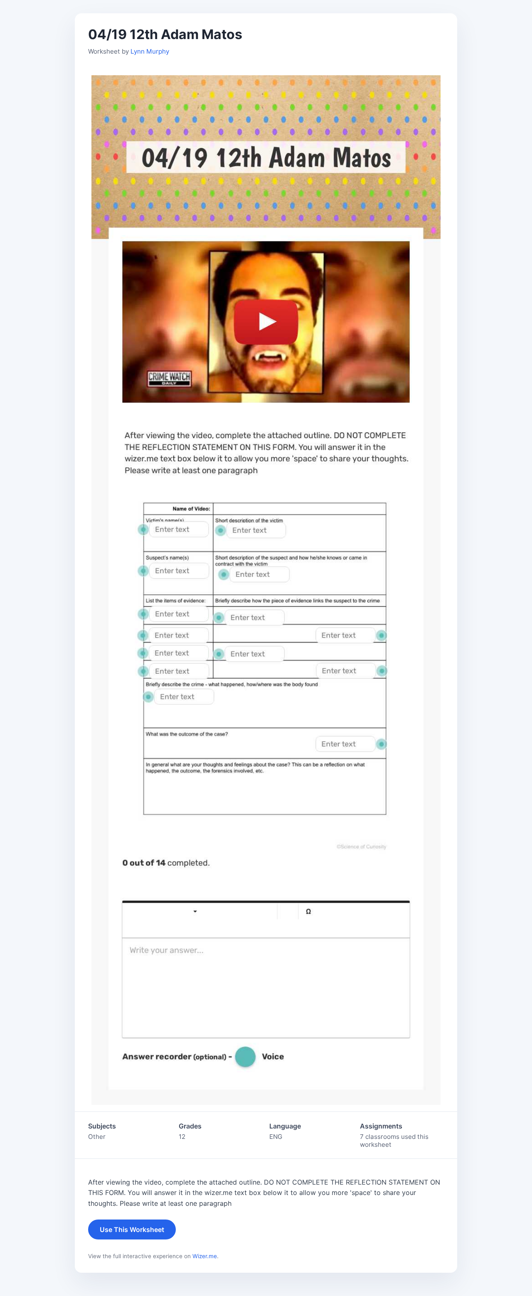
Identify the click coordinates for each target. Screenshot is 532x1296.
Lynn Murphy (150, 51)
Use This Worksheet (132, 1229)
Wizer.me (204, 1256)
